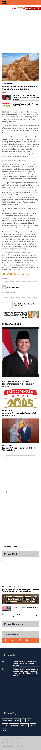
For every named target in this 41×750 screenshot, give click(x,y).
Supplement (5, 278)
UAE (4, 730)
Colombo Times (13, 287)
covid (17, 720)
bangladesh (7, 720)
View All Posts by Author (8, 292)
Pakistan (24, 725)
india (5, 725)
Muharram (14, 725)
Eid (29, 720)
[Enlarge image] (33, 458)
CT (24, 720)
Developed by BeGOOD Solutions (12, 746)
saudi (33, 725)
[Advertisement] (20, 31)
